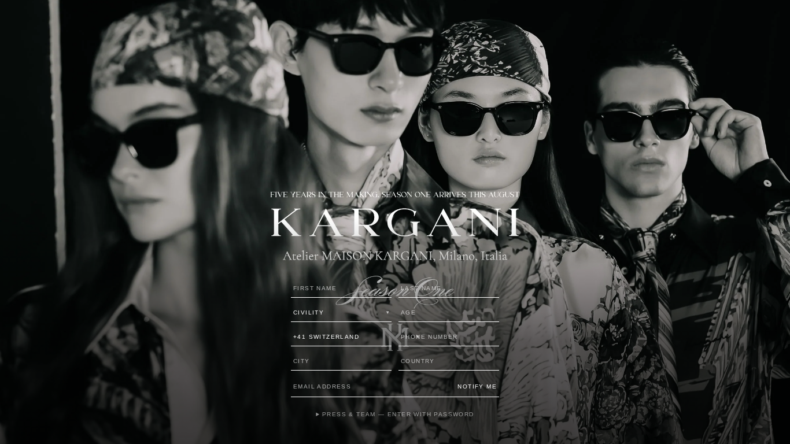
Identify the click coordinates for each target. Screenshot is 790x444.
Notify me (477, 386)
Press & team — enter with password (398, 414)
